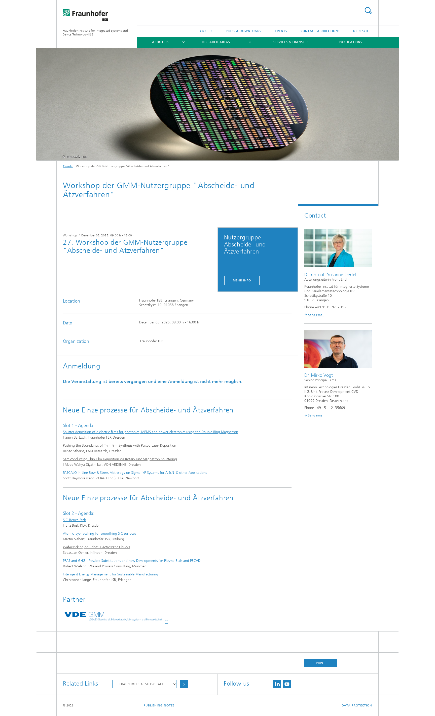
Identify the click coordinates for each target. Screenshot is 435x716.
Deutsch (360, 31)
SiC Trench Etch (74, 520)
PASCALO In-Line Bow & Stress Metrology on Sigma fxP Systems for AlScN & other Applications (135, 473)
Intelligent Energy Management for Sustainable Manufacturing (110, 574)
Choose (184, 684)
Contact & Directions (320, 31)
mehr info (242, 280)
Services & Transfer (290, 42)
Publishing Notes (158, 705)
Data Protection (357, 705)
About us (160, 42)
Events (281, 31)
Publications (350, 42)
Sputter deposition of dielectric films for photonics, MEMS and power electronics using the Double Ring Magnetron (150, 432)
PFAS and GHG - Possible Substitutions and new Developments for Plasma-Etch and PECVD (131, 561)
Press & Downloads (243, 31)
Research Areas (216, 42)
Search (368, 10)
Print (320, 663)
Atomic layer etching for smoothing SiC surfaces (99, 533)
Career (206, 31)
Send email (316, 315)
